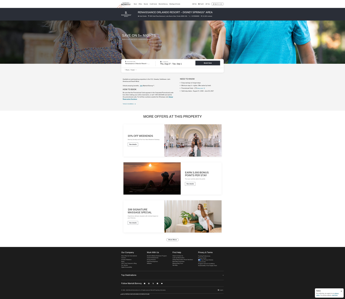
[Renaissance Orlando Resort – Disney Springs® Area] (126, 14)
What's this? (200, 88)
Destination (139, 61)
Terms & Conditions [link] (128, 104)
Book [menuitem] (135, 4)
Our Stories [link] (124, 265)
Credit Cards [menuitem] (153, 4)
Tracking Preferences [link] (204, 256)
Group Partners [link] (151, 259)
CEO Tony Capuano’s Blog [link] (129, 263)
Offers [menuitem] (140, 4)
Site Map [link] (175, 265)
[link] (194, 4)
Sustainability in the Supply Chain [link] (207, 265)
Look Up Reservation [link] (178, 257)
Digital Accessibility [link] (126, 267)
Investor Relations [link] (126, 259)
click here (335, 295)
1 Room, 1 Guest (129, 70)
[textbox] (139, 64)
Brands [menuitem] (146, 4)
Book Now (208, 63)
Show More (172, 239)
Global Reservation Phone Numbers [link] (182, 259)
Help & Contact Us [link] (177, 256)
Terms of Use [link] (202, 261)
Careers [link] (123, 257)
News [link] (122, 261)
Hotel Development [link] (152, 261)
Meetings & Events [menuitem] (174, 4)
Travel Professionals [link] (152, 257)
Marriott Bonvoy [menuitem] (163, 4)
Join (141, 86)
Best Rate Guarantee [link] (178, 261)
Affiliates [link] (149, 263)
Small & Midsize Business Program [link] (157, 256)
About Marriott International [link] (129, 256)
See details (133, 144)
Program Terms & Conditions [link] (206, 263)
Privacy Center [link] (202, 258)
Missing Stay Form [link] (177, 263)
